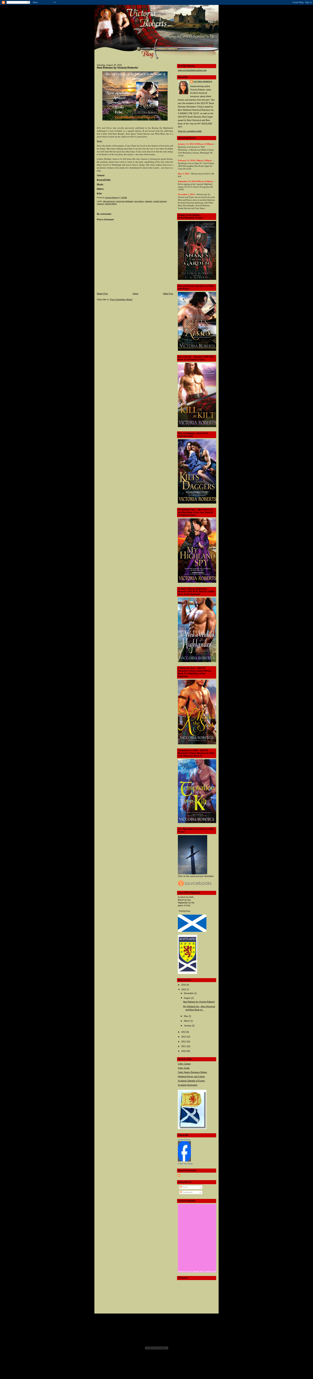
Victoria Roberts (202, 81)
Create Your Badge (185, 1164)
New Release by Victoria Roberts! (199, 1002)
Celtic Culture (184, 1064)
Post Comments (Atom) (121, 299)
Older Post (168, 293)
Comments (187, 1192)
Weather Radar (211, 1271)
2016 (183, 985)
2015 (183, 989)
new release (139, 201)
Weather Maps (198, 1271)
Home (135, 293)
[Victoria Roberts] (184, 1161)
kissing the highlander (124, 201)
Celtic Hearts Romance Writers (192, 1072)
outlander (148, 201)
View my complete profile (190, 131)
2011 (183, 1046)
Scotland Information (187, 1085)
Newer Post (102, 293)
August (187, 998)
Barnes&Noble (104, 179)
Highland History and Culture (191, 1076)
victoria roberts (111, 204)
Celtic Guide (183, 1068)
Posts (185, 1187)
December (189, 993)
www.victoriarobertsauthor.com (192, 70)
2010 (183, 1051)
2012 (183, 1041)
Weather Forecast (185, 1271)
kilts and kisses (109, 201)
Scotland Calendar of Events (191, 1081)
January (188, 1025)
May (186, 1016)
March (187, 1021)
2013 (183, 1036)
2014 (183, 1032)
